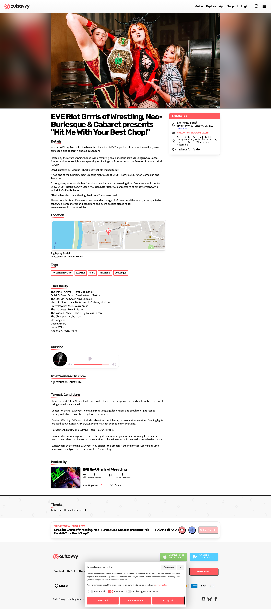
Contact (59, 571)
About (82, 571)
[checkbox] (96, 591)
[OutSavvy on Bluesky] (209, 599)
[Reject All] (180, 567)
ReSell (71, 571)
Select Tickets (208, 530)
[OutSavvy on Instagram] (203, 599)
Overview (170, 567)
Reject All (103, 600)
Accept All (168, 600)
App (221, 6)
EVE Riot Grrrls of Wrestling (105, 469)
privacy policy (161, 585)
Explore (211, 6)
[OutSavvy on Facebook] (215, 599)
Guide (199, 6)
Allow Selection (135, 600)
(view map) (182, 128)
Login (244, 6)
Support (232, 6)
